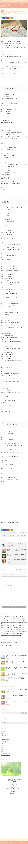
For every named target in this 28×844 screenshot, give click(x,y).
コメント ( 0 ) (25, 569)
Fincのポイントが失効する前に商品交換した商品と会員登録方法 (14, 532)
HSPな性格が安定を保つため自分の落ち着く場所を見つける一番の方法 (16, 673)
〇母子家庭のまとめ (4, 731)
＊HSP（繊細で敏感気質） (5, 739)
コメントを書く (13, 14)
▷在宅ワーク (3, 735)
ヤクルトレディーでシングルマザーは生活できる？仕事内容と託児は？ (13, 618)
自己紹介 (2, 751)
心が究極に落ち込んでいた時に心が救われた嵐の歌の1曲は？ (16, 544)
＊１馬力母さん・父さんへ (5, 755)
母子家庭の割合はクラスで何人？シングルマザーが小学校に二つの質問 (13, 620)
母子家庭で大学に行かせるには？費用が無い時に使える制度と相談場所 (13, 629)
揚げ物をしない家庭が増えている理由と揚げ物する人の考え (11, 635)
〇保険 (2, 749)
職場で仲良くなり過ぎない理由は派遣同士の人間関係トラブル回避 (12, 627)
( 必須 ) (4, 581)
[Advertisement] (14, 502)
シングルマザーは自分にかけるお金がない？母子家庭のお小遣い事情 (16, 690)
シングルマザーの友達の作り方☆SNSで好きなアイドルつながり (16, 560)
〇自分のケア (3, 745)
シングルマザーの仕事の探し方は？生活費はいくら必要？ (16, 679)
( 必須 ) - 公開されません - (8, 585)
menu (26, 4)
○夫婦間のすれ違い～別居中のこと (7, 753)
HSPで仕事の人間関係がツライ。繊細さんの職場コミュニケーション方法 (13, 631)
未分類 (2, 747)
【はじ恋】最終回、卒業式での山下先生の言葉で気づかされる (16, 555)
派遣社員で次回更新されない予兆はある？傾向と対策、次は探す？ (12, 616)
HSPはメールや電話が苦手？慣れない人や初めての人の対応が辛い (12, 633)
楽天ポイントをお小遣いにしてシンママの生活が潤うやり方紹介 (14, 535)
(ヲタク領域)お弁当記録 (5, 741)
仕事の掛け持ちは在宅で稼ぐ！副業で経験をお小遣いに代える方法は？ (16, 696)
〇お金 (2, 743)
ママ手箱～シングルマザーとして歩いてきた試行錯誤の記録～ (7, 5)
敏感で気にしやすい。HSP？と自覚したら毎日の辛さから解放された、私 (16, 668)
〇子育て (6, 14)
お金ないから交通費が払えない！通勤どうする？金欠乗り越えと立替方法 (13, 625)
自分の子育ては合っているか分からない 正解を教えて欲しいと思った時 (16, 550)
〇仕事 (2, 733)
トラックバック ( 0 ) (17, 569)
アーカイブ (2, 721)
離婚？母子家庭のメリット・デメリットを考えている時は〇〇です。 (16, 662)
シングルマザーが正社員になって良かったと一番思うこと (16, 656)
